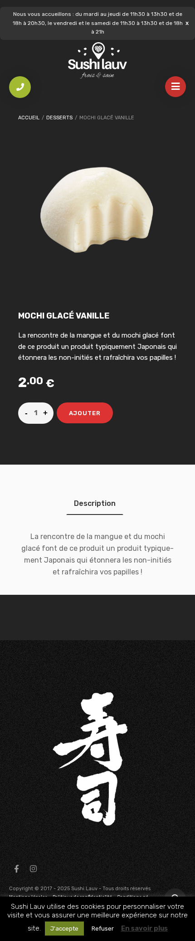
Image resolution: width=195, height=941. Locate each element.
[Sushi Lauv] (97, 60)
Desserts (59, 118)
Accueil (28, 118)
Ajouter (85, 413)
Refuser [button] (103, 928)
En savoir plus (144, 928)
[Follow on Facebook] (16, 869)
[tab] (94, 503)
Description (95, 503)
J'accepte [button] (64, 928)
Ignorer (187, 23)
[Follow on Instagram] (33, 869)
